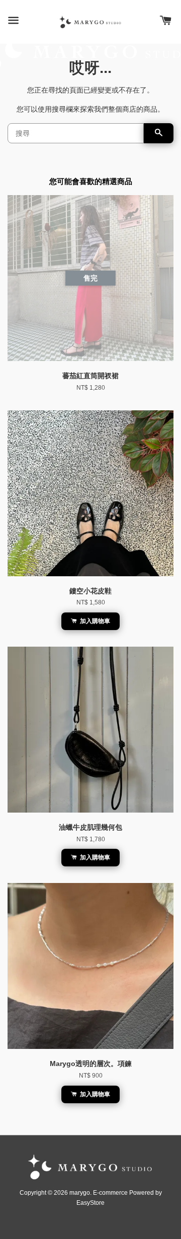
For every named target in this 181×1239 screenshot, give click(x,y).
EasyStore (90, 1202)
